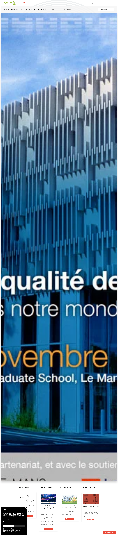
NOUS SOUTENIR (96, 3)
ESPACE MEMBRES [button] (67, 9)
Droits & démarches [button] (25, 9)
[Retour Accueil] (15, 3)
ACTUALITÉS (89, 3)
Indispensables (8, 530)
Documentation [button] (54, 9)
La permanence (25, 487)
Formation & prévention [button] (40, 9)
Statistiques (7, 531)
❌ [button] (26, 508)
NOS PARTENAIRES (106, 3)
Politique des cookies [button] (8, 521)
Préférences (17, 530)
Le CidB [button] (5, 9)
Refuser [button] (19, 526)
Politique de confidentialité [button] (9, 523)
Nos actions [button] (14, 9)
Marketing (14, 531)
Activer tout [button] (8, 526)
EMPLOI (112, 3)
